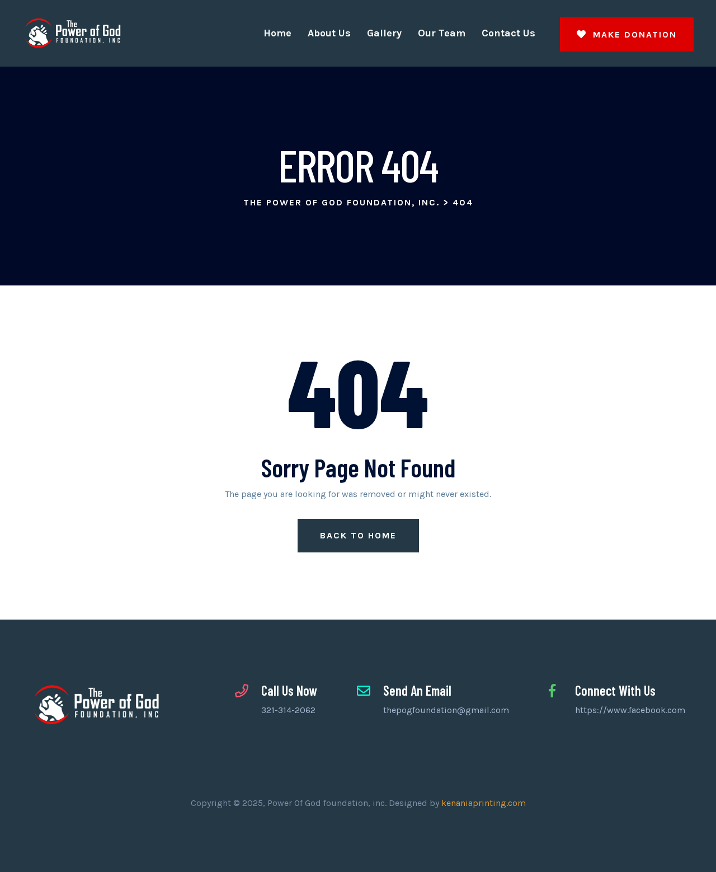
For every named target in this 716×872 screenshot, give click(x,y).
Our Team (441, 33)
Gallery (384, 33)
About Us (329, 33)
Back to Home (358, 535)
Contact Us (508, 33)
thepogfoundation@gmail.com (446, 710)
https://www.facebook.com (630, 710)
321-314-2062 (288, 710)
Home (277, 33)
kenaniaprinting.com (483, 803)
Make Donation (633, 34)
